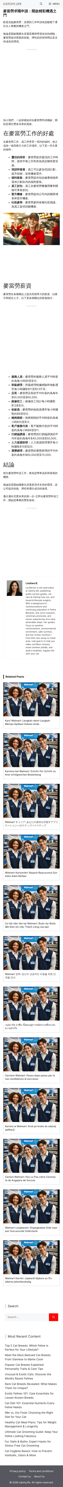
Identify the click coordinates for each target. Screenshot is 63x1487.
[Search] (53, 1317)
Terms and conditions (41, 1471)
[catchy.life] (11, 4)
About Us (39, 1476)
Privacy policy (18, 1471)
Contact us (25, 1476)
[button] (41, 4)
